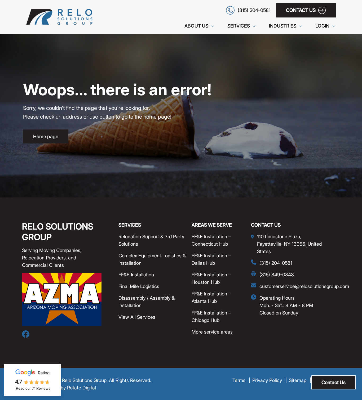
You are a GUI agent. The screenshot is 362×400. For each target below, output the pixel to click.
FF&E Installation (136, 274)
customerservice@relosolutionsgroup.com (304, 286)
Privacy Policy (269, 380)
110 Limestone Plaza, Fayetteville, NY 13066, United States (289, 244)
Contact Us (333, 382)
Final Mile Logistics (138, 286)
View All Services (136, 317)
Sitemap (300, 380)
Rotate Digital (81, 387)
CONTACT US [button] (301, 10)
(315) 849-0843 (276, 274)
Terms (241, 380)
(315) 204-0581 (275, 263)
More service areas (212, 332)
